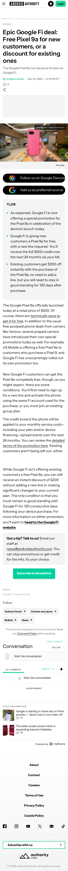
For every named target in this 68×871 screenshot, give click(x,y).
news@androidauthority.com (29, 549)
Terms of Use (34, 795)
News (6, 589)
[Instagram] (16, 826)
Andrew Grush (15, 79)
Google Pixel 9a (22, 594)
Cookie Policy (34, 815)
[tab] (13, 669)
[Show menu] (4, 4)
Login (60, 3)
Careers (34, 785)
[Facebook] (5, 826)
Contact (34, 775)
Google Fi (8, 594)
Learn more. (61, 19)
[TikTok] (63, 826)
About (34, 765)
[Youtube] (28, 826)
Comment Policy (27, 633)
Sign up (59, 641)
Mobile (7, 24)
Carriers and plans (43, 611)
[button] (34, 4)
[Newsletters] (51, 826)
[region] (34, 694)
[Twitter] (40, 826)
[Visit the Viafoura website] (57, 743)
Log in (49, 641)
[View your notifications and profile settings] (61, 669)
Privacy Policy (34, 805)
